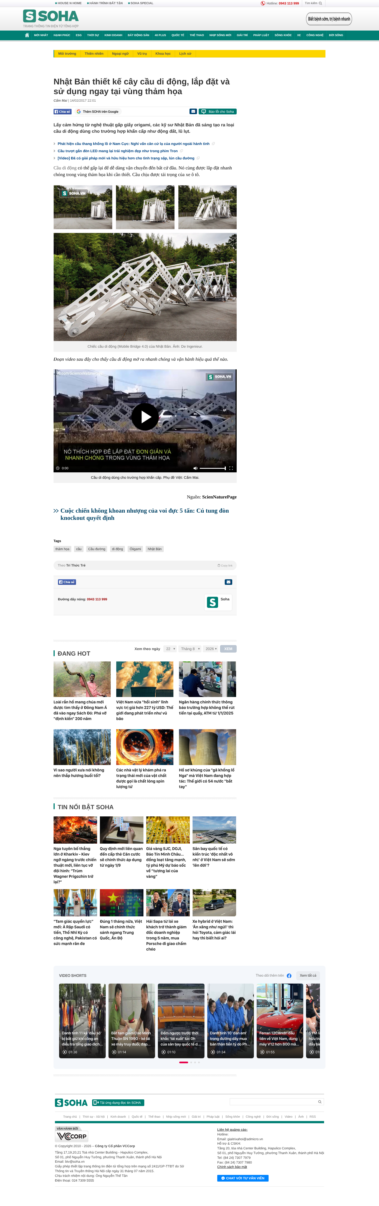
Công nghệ (315, 35)
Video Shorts (72, 976)
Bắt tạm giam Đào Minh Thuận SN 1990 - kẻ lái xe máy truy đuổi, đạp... (131, 1039)
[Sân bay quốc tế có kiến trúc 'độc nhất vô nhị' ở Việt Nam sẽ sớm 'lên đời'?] (214, 830)
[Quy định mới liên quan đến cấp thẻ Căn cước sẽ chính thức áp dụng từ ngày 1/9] (121, 830)
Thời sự (93, 35)
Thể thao (197, 35)
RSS (313, 1116)
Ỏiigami (135, 549)
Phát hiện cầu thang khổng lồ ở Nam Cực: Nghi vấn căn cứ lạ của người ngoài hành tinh (134, 144)
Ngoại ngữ (120, 54)
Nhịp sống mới (220, 35)
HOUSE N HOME (70, 3)
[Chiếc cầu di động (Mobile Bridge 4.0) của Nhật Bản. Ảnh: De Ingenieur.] (145, 263)
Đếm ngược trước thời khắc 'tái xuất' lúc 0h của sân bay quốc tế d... (181, 1039)
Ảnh (301, 1116)
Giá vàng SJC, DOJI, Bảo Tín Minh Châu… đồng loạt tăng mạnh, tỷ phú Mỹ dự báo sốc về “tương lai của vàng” (166, 862)
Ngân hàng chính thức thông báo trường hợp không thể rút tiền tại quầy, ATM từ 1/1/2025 (207, 707)
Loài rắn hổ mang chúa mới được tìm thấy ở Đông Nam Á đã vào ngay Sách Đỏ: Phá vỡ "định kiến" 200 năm (80, 710)
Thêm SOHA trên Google (100, 112)
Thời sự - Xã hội (94, 1116)
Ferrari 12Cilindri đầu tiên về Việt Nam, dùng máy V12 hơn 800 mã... (279, 1039)
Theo (145, 565)
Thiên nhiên (94, 54)
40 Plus (160, 35)
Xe (299, 35)
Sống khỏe (283, 35)
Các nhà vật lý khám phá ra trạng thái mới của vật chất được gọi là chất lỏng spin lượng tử (141, 778)
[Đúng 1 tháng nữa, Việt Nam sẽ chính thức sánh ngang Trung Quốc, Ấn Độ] (121, 902)
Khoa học (163, 54)
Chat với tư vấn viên (245, 1178)
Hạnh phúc (62, 35)
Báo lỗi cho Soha (221, 112)
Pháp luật (261, 35)
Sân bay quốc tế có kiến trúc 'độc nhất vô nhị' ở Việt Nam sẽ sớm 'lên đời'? (214, 857)
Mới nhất (41, 35)
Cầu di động (66, 168)
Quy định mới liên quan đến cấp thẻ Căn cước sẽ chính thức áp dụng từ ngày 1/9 (121, 857)
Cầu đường (96, 549)
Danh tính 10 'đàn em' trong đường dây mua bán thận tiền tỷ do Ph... (230, 1039)
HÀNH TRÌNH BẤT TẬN (106, 3)
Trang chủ (70, 1116)
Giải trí (242, 35)
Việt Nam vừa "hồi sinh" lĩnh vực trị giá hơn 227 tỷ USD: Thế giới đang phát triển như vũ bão (144, 710)
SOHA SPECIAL (142, 3)
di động (117, 549)
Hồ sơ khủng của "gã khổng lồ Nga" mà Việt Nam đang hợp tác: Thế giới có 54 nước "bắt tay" (206, 778)
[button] (183, 1062)
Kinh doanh (113, 35)
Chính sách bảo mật (232, 1167)
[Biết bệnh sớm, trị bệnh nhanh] (329, 19)
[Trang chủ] (51, 18)
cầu (78, 549)
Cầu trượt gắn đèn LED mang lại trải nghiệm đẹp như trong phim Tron (118, 151)
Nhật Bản (154, 549)
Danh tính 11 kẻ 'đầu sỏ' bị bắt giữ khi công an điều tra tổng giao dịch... (82, 1039)
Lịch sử (185, 54)
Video (288, 1116)
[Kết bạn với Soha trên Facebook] (212, 602)
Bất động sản (138, 35)
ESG (79, 35)
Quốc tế (177, 35)
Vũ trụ (142, 54)
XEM (228, 649)
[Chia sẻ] (63, 111)
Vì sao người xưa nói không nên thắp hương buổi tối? (79, 773)
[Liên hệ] (228, 582)
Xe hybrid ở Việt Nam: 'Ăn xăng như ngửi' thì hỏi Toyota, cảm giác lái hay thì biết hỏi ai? (214, 930)
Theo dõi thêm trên (270, 976)
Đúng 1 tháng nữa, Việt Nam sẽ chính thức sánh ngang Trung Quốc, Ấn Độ (121, 930)
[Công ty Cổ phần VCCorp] (122, 1134)
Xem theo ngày (147, 649)
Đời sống (336, 35)
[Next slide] (313, 1023)
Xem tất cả (308, 976)
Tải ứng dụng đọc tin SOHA (120, 1103)
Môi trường (67, 54)
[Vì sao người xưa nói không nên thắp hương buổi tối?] (82, 747)
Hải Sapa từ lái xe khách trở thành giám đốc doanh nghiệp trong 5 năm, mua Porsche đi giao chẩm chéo (166, 935)
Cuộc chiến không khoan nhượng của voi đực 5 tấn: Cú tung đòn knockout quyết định (144, 514)
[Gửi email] (193, 111)
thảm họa (62, 549)
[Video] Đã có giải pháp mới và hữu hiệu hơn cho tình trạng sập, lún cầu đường (126, 158)
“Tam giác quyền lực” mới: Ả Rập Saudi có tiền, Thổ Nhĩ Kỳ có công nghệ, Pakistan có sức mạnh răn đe (75, 932)
